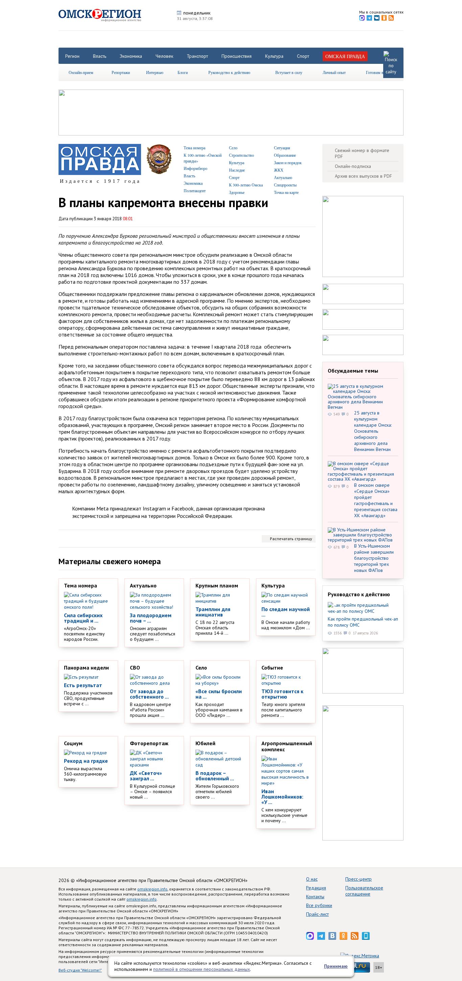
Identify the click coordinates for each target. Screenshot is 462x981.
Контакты (315, 897)
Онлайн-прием (81, 72)
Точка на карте (286, 192)
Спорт (303, 56)
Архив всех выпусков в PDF (363, 176)
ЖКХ (278, 170)
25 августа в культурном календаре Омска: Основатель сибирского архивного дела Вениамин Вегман (373, 431)
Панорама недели (86, 667)
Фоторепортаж (149, 743)
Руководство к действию (229, 72)
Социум (73, 743)
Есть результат (83, 685)
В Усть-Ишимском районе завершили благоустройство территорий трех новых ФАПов (374, 558)
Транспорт (197, 56)
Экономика (131, 56)
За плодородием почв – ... (150, 618)
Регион (72, 56)
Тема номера (194, 147)
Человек (164, 56)
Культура (274, 56)
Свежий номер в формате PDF (362, 153)
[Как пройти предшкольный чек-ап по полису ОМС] (363, 608)
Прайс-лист (317, 914)
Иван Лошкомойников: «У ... (282, 796)
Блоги (183, 72)
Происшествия (237, 56)
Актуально (283, 177)
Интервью (154, 72)
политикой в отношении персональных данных (201, 969)
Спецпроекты (285, 184)
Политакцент (195, 190)
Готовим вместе (379, 72)
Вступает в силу (288, 72)
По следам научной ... (285, 612)
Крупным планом (216, 585)
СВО (135, 667)
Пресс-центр (358, 879)
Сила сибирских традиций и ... (83, 618)
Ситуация (282, 147)
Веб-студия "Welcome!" (80, 970)
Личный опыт (334, 72)
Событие (272, 667)
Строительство (241, 155)
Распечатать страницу (291, 538)
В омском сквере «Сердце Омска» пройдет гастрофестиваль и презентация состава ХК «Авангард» (375, 500)
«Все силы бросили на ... (218, 694)
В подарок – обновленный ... (214, 776)
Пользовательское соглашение (364, 891)
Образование (285, 155)
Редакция (316, 888)
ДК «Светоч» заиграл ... (146, 776)
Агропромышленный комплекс (286, 746)
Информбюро (195, 168)
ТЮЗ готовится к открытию (282, 694)
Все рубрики (319, 905)
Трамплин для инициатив (212, 612)
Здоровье (237, 192)
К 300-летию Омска (246, 184)
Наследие (237, 170)
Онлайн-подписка (353, 166)
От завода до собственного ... (149, 694)
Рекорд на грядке (86, 760)
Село (233, 147)
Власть (99, 56)
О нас (312, 879)
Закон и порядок (288, 162)
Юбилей (205, 743)
